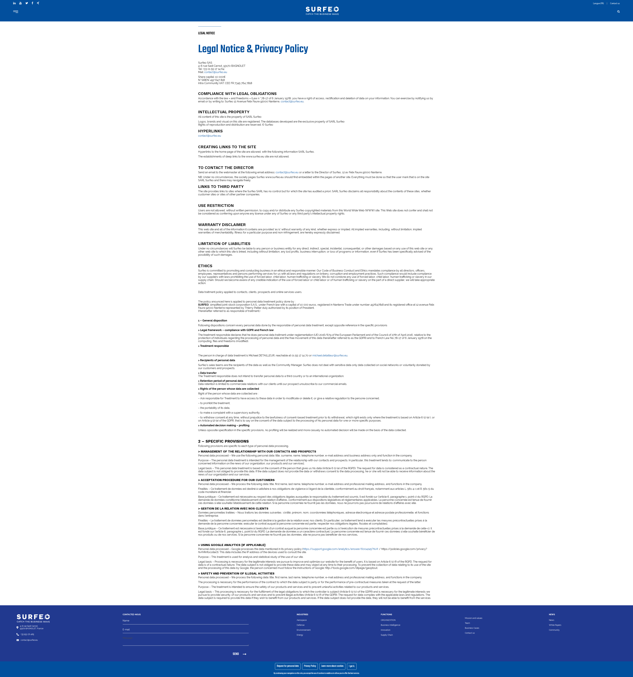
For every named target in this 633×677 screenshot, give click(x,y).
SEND (236, 654)
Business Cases (472, 628)
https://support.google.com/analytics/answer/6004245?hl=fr (340, 549)
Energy (300, 635)
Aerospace (302, 620)
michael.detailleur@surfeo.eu (329, 355)
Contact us (615, 3)
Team (467, 623)
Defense (300, 625)
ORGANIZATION (388, 620)
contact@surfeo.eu (215, 72)
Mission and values (473, 618)
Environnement (304, 630)
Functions (386, 614)
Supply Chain (387, 635)
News (551, 620)
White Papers (555, 625)
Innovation (385, 630)
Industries (302, 614)
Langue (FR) (598, 3)
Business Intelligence (390, 625)
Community (554, 630)
